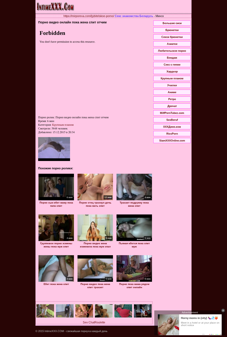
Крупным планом (63, 124)
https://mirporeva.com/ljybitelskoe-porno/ (88, 16)
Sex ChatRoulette (94, 322)
